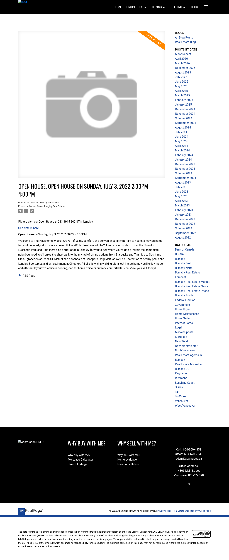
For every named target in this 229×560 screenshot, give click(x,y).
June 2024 (181, 136)
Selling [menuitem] (176, 7)
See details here (28, 228)
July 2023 (181, 187)
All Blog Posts (184, 37)
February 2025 (184, 100)
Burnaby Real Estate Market (192, 281)
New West (181, 341)
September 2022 (185, 233)
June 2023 (181, 191)
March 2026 (182, 63)
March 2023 (182, 205)
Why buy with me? (79, 455)
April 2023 (181, 200)
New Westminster (186, 346)
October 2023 (183, 173)
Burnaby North (184, 268)
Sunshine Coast (184, 382)
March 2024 (182, 150)
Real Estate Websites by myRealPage (192, 510)
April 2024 (181, 145)
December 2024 (185, 109)
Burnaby (180, 259)
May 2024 (181, 141)
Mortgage (181, 337)
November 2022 (185, 223)
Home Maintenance (187, 314)
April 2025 (181, 90)
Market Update (184, 332)
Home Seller (183, 318)
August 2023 (183, 182)
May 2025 (181, 86)
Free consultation (128, 464)
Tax (177, 392)
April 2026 (181, 58)
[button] (189, 483)
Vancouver (181, 401)
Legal (178, 327)
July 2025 (181, 77)
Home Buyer (182, 309)
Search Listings (77, 464)
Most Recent (183, 54)
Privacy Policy (164, 510)
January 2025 (183, 104)
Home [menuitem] (118, 7)
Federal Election (185, 300)
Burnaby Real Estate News (191, 286)
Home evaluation (127, 459)
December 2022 (185, 219)
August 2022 (183, 237)
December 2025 (185, 68)
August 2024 (183, 127)
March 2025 (182, 95)
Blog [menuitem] (194, 7)
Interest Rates (184, 323)
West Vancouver (185, 405)
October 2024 (183, 118)
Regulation (181, 373)
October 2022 (183, 228)
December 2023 (185, 164)
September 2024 (185, 123)
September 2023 (185, 178)
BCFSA (179, 254)
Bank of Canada (184, 249)
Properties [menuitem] (134, 7)
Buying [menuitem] (157, 7)
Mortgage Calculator (80, 459)
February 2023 (184, 210)
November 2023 (185, 168)
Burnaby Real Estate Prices (192, 291)
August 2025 (183, 72)
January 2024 (183, 159)
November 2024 (185, 113)
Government (182, 304)
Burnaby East (183, 263)
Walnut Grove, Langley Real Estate (47, 206)
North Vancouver (185, 350)
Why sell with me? (128, 455)
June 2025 (181, 81)
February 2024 (184, 155)
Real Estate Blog (185, 42)
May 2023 (181, 196)
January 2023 (183, 214)
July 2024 (181, 132)
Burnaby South (184, 295)
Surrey (179, 387)
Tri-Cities (180, 396)
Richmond (181, 378)
